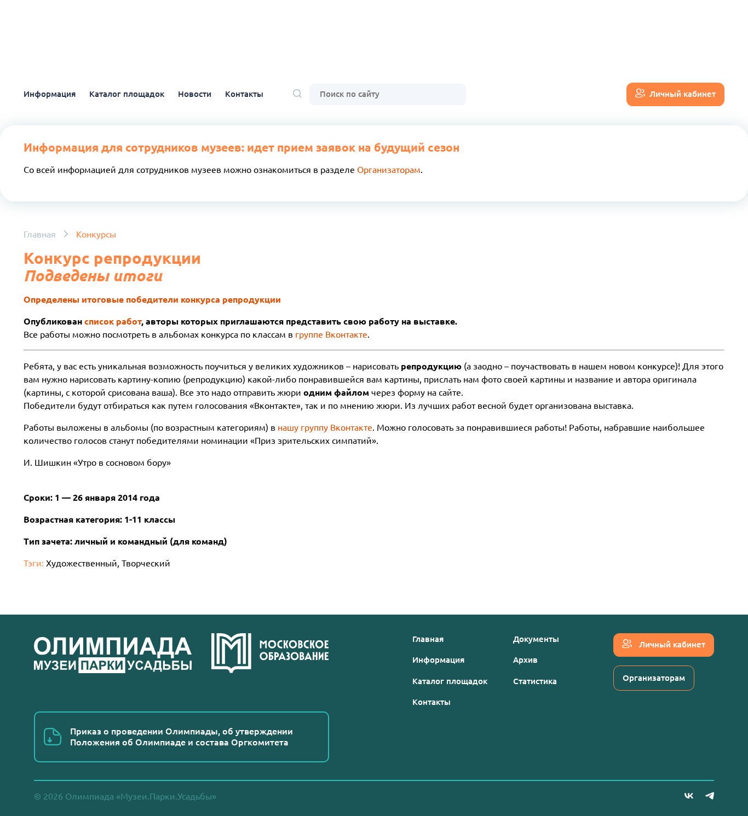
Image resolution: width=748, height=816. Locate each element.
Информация (50, 94)
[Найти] (297, 94)
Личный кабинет (682, 94)
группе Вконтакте (331, 334)
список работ (112, 321)
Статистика (535, 681)
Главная (40, 234)
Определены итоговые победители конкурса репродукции (152, 299)
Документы (536, 639)
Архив (525, 659)
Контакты (244, 94)
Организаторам (389, 170)
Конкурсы (96, 234)
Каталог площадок (126, 94)
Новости (194, 94)
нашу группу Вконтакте (325, 427)
